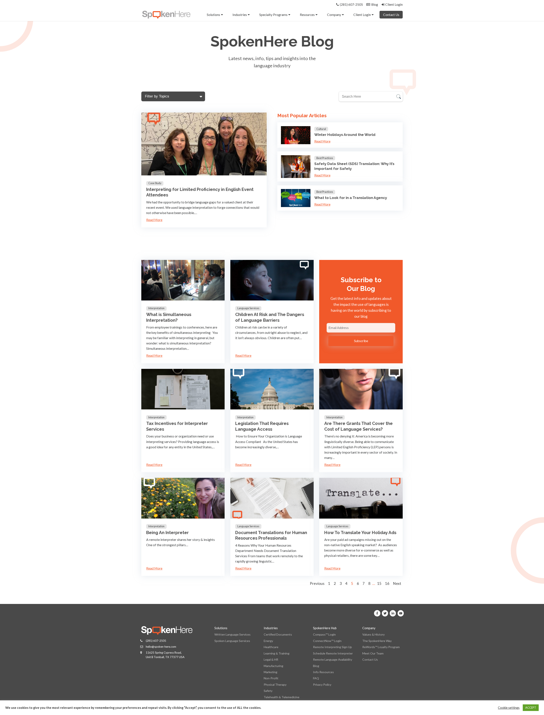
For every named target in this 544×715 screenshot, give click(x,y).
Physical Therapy (275, 684)
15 (379, 583)
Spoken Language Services (232, 641)
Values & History (373, 634)
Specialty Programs (273, 15)
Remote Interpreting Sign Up (332, 647)
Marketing (270, 672)
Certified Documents (278, 634)
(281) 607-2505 (156, 640)
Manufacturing (273, 666)
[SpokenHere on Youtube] (401, 613)
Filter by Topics (157, 96)
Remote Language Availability (332, 659)
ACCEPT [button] (530, 707)
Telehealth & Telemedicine (281, 697)
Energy (268, 641)
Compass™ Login (324, 634)
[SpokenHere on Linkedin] (393, 613)
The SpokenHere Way (377, 641)
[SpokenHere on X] (385, 613)
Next (397, 583)
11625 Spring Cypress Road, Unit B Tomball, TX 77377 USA (165, 655)
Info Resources (323, 672)
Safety (268, 690)
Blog (316, 666)
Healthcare (271, 647)
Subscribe (361, 341)
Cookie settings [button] (509, 707)
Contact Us (391, 15)
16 (387, 583)
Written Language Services (232, 634)
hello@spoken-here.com (161, 646)
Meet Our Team (373, 653)
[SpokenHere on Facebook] (377, 613)
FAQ (316, 678)
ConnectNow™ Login (327, 641)
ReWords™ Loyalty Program (381, 647)
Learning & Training (276, 653)
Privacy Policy (322, 684)
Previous (317, 583)
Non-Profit (271, 678)
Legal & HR (271, 659)
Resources (307, 15)
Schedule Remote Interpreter (333, 653)
